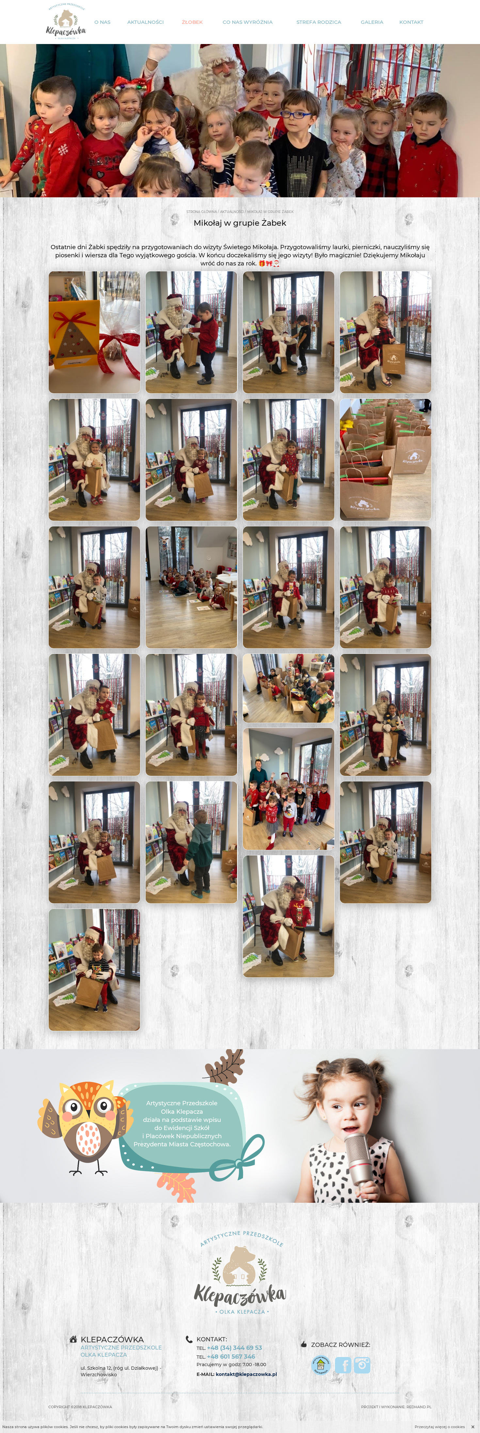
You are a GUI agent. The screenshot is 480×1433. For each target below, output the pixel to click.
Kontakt (411, 22)
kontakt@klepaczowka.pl (246, 1374)
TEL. (229, 1347)
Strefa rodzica (318, 22)
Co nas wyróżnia (248, 22)
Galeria (372, 22)
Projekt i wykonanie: (396, 1407)
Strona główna (201, 212)
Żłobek (192, 22)
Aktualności (145, 22)
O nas (102, 22)
